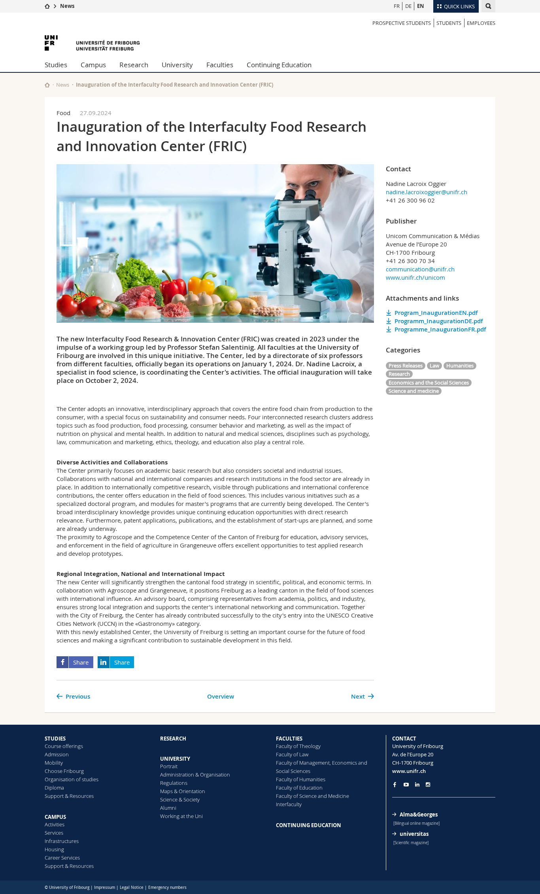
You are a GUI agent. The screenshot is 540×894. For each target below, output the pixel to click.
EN (420, 5)
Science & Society (180, 799)
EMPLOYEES (481, 23)
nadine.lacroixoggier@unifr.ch (426, 192)
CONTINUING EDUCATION (308, 825)
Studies (56, 64)
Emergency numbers (167, 887)
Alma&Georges (419, 814)
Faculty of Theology (298, 746)
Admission (57, 754)
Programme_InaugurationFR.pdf (440, 329)
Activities (54, 824)
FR (397, 5)
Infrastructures (62, 841)
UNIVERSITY (175, 758)
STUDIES (55, 738)
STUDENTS (448, 23)
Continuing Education (279, 64)
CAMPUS (55, 816)
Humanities (460, 365)
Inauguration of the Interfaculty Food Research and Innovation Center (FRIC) (174, 84)
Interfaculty (289, 804)
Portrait (168, 766)
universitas (414, 833)
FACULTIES (289, 738)
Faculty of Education (299, 787)
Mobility (54, 762)
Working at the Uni (181, 816)
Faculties (219, 64)
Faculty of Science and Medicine (312, 795)
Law (434, 365)
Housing (54, 849)
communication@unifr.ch (420, 269)
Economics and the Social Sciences (429, 382)
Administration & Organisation (195, 774)
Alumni (168, 807)
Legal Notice (131, 887)
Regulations (173, 782)
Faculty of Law (292, 754)
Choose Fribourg (64, 771)
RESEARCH (173, 738)
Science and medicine (414, 390)
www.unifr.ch (409, 771)
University (177, 64)
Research (133, 64)
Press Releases (406, 365)
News (67, 5)
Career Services (62, 857)
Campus (93, 64)
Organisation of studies (71, 779)
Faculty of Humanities (300, 779)
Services (54, 832)
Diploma (54, 787)
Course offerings (64, 746)
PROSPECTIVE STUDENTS (401, 23)
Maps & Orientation (182, 791)
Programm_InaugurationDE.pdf (439, 321)
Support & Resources (69, 795)
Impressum (104, 887)
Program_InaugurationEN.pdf (436, 313)
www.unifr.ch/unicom (415, 277)
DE (408, 5)
